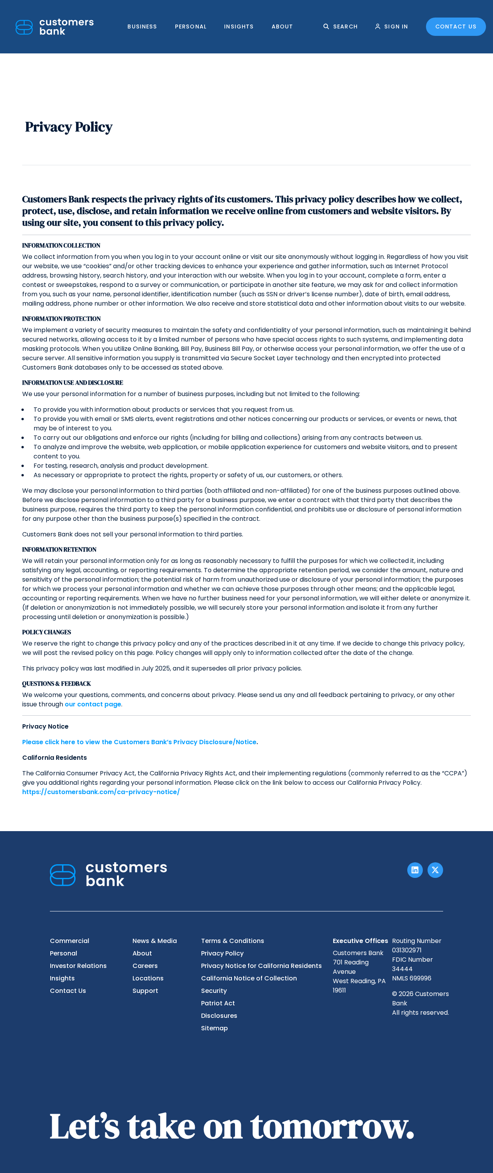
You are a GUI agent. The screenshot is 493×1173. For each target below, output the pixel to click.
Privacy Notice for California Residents (261, 965)
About (282, 26)
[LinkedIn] (415, 870)
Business (142, 26)
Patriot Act (218, 1003)
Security (214, 990)
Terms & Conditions (232, 940)
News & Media (155, 940)
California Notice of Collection (249, 978)
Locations (148, 978)
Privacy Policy (222, 953)
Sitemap (214, 1028)
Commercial (69, 940)
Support (145, 990)
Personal (191, 26)
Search (345, 26)
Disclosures (219, 1015)
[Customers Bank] (55, 26)
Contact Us (456, 26)
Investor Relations (78, 965)
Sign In (396, 26)
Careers (145, 965)
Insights (239, 26)
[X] (435, 870)
